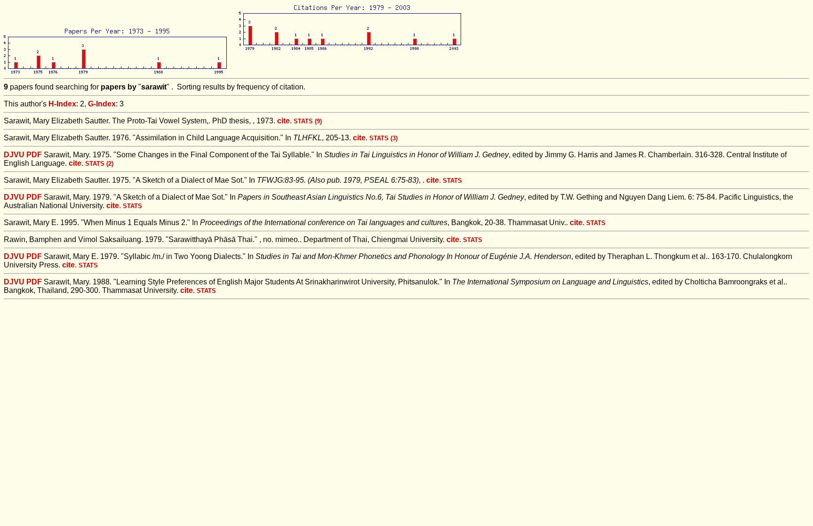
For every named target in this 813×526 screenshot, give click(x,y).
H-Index (62, 104)
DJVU (14, 155)
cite (283, 121)
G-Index (102, 104)
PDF (34, 155)
